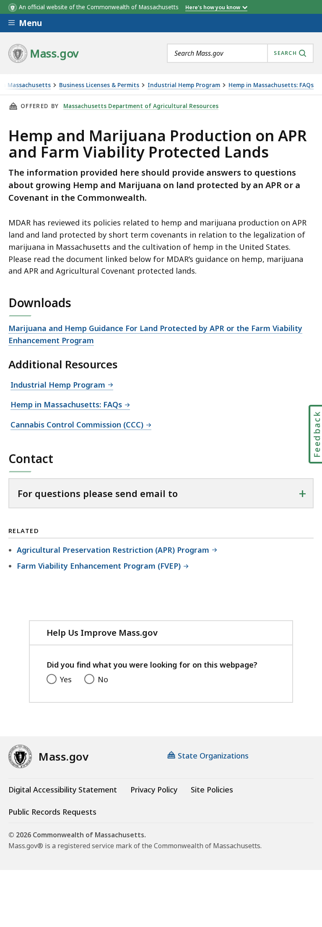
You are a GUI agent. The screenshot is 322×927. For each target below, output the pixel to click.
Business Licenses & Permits (99, 85)
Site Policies (212, 790)
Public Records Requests (52, 812)
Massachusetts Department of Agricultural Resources (140, 106)
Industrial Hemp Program (184, 85)
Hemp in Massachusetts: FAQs (271, 85)
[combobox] (240, 53)
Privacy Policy (153, 790)
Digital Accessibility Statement (62, 790)
